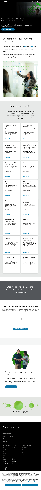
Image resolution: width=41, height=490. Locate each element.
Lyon (3, 451)
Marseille (4, 449)
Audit (12, 451)
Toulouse (4, 461)
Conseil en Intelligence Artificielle (13, 448)
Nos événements (24, 447)
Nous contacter (7, 431)
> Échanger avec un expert (21, 292)
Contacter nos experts (11, 386)
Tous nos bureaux (5, 463)
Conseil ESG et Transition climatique (14, 458)
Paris (3, 447)
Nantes (4, 455)
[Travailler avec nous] (35, 1)
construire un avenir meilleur (22, 56)
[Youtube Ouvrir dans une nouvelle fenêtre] (7, 469)
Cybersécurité (14, 461)
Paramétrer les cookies (21, 486)
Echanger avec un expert (8, 29)
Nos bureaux (6, 439)
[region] (20, 480)
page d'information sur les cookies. (29, 481)
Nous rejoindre (7, 433)
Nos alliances (6, 441)
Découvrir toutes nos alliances (20, 328)
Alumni (23, 454)
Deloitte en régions (25, 452)
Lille (3, 457)
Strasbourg (4, 459)
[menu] (37, 1)
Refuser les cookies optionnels (30, 484)
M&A (12, 463)
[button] (32, 1)
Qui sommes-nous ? (8, 436)
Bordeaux (4, 453)
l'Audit (25, 46)
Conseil (31, 46)
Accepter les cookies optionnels (13, 484)
